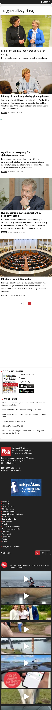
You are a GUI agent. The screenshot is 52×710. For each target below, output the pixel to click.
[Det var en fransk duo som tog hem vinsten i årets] (26, 646)
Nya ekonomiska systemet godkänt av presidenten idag (21, 214)
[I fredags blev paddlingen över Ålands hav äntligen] (26, 579)
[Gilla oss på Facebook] (26, 487)
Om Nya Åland (7, 546)
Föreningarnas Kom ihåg (11, 529)
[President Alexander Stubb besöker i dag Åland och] (26, 629)
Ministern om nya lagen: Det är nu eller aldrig (23, 52)
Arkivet (22, 378)
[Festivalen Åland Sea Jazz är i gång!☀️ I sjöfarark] (26, 596)
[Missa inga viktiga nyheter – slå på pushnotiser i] (26, 680)
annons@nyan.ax (26, 452)
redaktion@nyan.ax (26, 450)
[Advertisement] (26, 338)
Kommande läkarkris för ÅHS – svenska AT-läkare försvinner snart (24, 415)
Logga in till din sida (26, 374)
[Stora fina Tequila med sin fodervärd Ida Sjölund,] (26, 696)
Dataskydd (17, 546)
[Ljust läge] (42, 553)
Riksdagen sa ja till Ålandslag (16, 279)
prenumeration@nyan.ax (24, 458)
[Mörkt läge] (48, 553)
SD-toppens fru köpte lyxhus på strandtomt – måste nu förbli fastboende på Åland (24, 403)
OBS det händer (8, 509)
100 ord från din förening (11, 526)
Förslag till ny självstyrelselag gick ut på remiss (25, 96)
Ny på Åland (6, 534)
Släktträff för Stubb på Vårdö (12, 426)
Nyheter (4, 113)
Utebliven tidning (8, 511)
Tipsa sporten (7, 521)
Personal (5, 504)
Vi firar (4, 541)
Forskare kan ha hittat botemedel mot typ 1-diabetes (21, 409)
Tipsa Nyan (6, 501)
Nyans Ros (6, 536)
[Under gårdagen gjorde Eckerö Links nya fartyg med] (26, 663)
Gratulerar (5, 531)
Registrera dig (24, 381)
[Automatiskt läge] (37, 553)
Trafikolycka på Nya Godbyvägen (14, 421)
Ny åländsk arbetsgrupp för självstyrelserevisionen (15, 153)
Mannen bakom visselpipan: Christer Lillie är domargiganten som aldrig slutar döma (24, 431)
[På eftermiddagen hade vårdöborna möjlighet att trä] (26, 612)
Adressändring (7, 516)
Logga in (46, 2)
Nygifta (4, 539)
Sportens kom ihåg (9, 519)
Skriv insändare (8, 506)
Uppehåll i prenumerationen (12, 514)
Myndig (4, 524)
